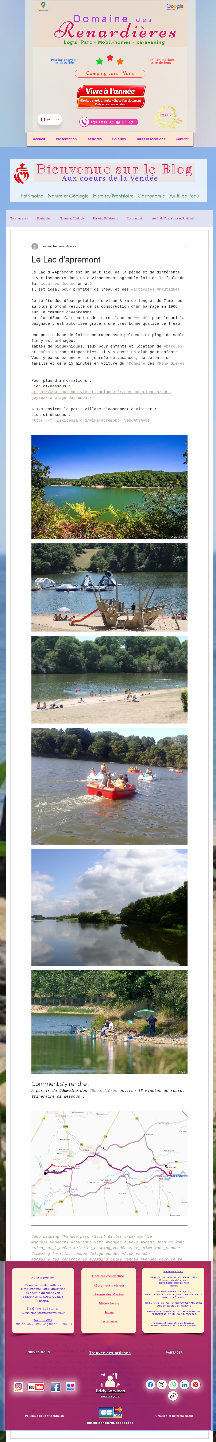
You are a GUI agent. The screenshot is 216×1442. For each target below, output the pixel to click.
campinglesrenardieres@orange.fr (43, 1312)
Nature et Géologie (72, 219)
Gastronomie (135, 219)
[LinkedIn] (184, 1385)
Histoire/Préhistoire (105, 219)
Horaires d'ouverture (108, 1276)
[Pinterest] (195, 1385)
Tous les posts (19, 219)
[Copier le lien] (173, 1396)
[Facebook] (150, 1385)
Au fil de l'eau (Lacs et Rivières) (173, 219)
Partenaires (109, 1321)
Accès (109, 1312)
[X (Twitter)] (162, 1385)
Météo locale (109, 1303)
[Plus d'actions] (185, 246)
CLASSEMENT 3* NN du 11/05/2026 (174, 1314)
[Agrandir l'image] (182, 440)
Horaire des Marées (108, 1294)
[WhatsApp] (173, 1385)
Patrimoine (44, 219)
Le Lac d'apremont (65, 259)
